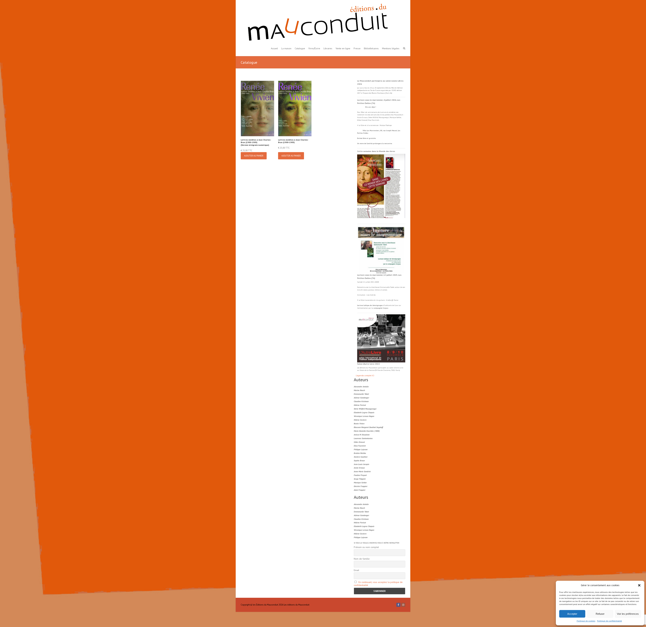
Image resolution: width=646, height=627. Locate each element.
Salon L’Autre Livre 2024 (368, 364)
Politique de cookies (586, 621)
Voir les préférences (628, 613)
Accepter (572, 613)
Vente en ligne (343, 48)
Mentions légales (390, 48)
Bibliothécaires (371, 48)
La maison (286, 48)
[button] (639, 585)
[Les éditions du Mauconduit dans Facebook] (398, 605)
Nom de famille (362, 558)
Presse (357, 48)
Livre (401, 368)
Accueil (274, 48)
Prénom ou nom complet (366, 547)
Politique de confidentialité (609, 621)
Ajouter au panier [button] (253, 155)
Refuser (600, 613)
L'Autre (396, 368)
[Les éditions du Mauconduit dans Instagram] (403, 605)
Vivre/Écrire (314, 48)
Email (356, 570)
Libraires (328, 48)
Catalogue (300, 48)
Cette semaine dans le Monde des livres (376, 151)
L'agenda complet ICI (365, 375)
